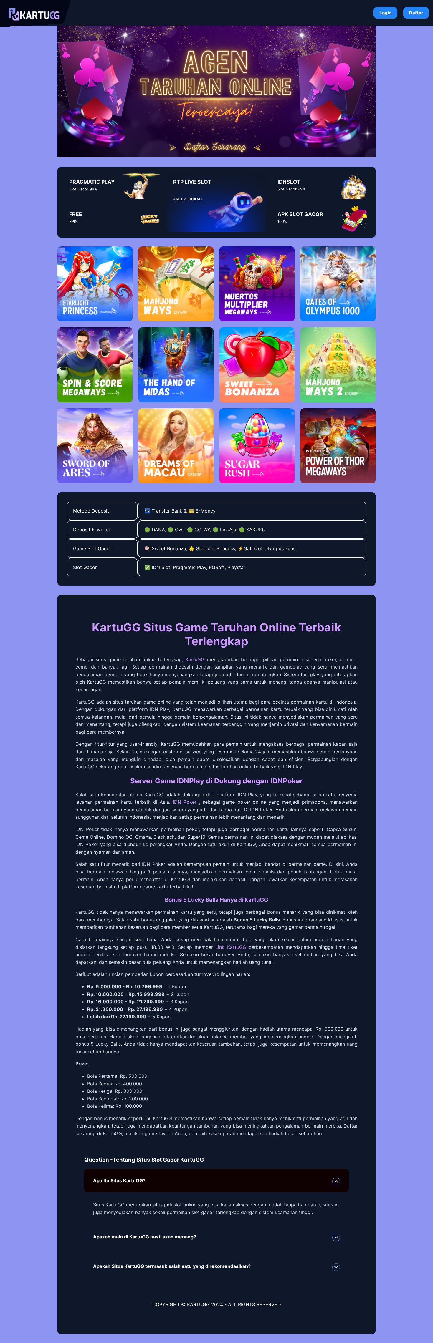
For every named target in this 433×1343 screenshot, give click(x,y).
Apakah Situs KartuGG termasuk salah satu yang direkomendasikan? (172, 1266)
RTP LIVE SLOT (192, 182)
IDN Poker (184, 802)
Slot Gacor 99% (291, 189)
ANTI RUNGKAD (187, 199)
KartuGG (194, 659)
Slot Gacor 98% (83, 189)
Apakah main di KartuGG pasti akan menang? (144, 1237)
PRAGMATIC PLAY (92, 182)
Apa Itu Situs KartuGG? (119, 1180)
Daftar (416, 13)
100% (282, 221)
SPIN (73, 221)
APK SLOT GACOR (300, 214)
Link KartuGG (230, 947)
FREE (75, 214)
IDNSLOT (288, 182)
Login (385, 13)
